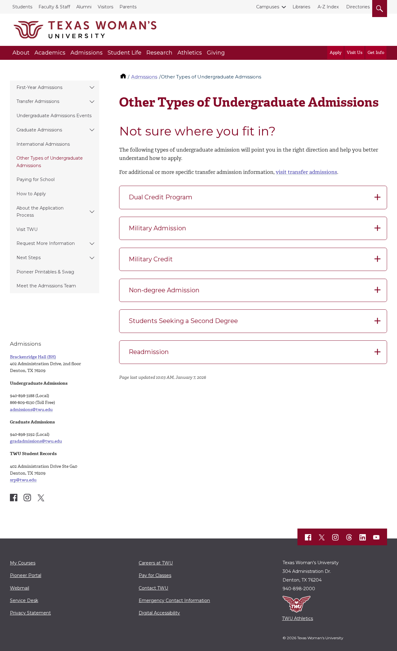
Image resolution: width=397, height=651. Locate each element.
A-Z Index (328, 7)
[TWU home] (123, 77)
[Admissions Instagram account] (27, 497)
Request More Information (45, 243)
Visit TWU (27, 229)
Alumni (83, 7)
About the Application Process (40, 211)
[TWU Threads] (349, 537)
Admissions (86, 52)
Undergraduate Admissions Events (53, 115)
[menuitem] (54, 88)
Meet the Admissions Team (46, 286)
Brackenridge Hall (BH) (33, 357)
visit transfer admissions (306, 172)
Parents (127, 7)
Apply (335, 52)
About (20, 52)
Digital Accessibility (159, 613)
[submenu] (92, 88)
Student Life (124, 52)
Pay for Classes (155, 575)
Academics (49, 52)
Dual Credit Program (160, 197)
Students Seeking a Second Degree (183, 321)
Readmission (149, 352)
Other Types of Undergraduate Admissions (49, 161)
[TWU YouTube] (376, 537)
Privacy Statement (30, 613)
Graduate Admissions (39, 130)
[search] (379, 7)
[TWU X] (322, 537)
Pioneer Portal (25, 575)
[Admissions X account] (41, 497)
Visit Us (354, 52)
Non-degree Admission (164, 290)
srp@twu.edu (23, 480)
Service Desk (24, 600)
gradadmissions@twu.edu (36, 441)
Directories (358, 7)
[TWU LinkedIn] (363, 537)
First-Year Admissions (39, 87)
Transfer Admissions (37, 101)
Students (22, 7)
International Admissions (43, 144)
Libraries (301, 7)
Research (159, 52)
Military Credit (151, 259)
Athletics (189, 52)
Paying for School (35, 179)
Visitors (105, 7)
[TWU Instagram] (335, 537)
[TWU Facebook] (308, 537)
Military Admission (157, 228)
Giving (216, 52)
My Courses (22, 563)
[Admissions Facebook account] (13, 497)
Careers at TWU (156, 563)
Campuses (267, 7)
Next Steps (28, 257)
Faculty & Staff (54, 7)
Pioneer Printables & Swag (45, 272)
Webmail (19, 588)
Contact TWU (153, 588)
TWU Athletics (297, 618)
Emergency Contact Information (174, 600)
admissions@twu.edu (31, 410)
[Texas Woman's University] (85, 29)
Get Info (376, 52)
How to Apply (31, 194)
